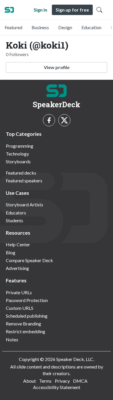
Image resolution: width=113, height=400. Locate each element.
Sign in (40, 9)
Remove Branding (23, 323)
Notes (12, 339)
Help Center (18, 244)
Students (14, 220)
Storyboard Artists (24, 204)
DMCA (80, 381)
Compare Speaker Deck (29, 260)
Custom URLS (19, 308)
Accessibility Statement (56, 387)
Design (65, 27)
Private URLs (19, 292)
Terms (45, 381)
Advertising (17, 268)
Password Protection (27, 300)
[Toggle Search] (99, 10)
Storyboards (18, 161)
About (29, 381)
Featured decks (21, 172)
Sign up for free (72, 9)
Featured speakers (24, 180)
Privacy (62, 381)
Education (91, 27)
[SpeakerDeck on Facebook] (49, 120)
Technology (17, 153)
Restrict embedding (25, 331)
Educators (16, 212)
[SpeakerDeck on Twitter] (64, 120)
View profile (57, 67)
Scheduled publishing (27, 315)
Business (40, 27)
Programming (19, 146)
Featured (13, 27)
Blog (10, 252)
